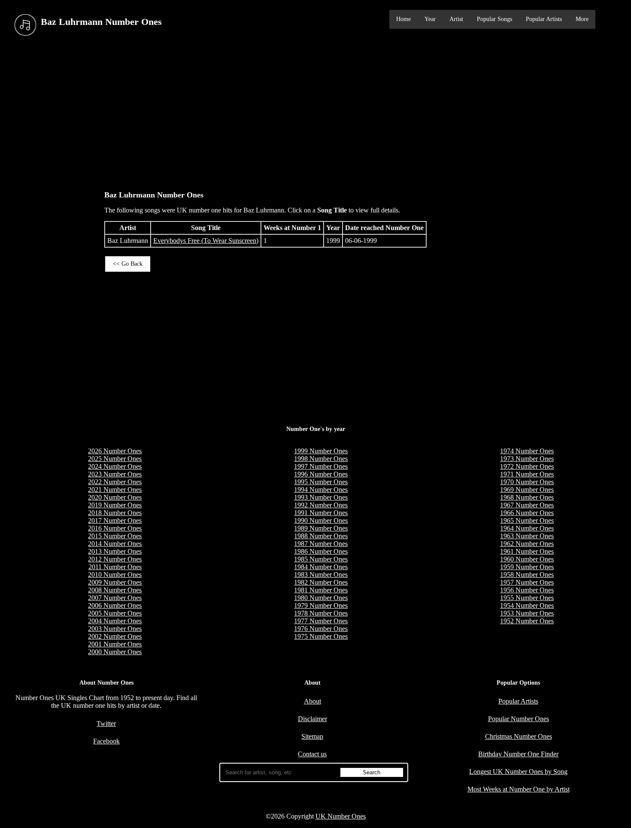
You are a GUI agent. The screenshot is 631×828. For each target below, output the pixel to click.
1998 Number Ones (321, 458)
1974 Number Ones (527, 451)
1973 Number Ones (527, 458)
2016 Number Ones (115, 528)
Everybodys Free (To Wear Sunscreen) (205, 240)
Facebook (106, 741)
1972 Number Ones (527, 466)
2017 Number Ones (115, 520)
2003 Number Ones (115, 628)
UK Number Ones (341, 816)
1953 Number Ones (527, 613)
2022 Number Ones (115, 481)
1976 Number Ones (321, 628)
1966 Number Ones (527, 512)
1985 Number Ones (321, 559)
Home (403, 19)
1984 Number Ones (321, 566)
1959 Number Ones (527, 566)
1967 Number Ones (527, 505)
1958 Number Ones (527, 574)
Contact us (312, 754)
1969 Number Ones (527, 489)
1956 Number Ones (527, 590)
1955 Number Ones (527, 597)
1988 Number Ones (321, 536)
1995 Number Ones (321, 481)
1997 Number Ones (321, 466)
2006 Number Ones (115, 605)
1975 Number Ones (321, 636)
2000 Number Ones (115, 651)
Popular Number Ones (518, 718)
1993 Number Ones (321, 497)
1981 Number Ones (321, 590)
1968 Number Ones (527, 497)
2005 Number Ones (115, 613)
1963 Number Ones (527, 536)
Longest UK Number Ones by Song (518, 771)
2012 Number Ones (115, 559)
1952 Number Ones (527, 621)
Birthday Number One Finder (518, 754)
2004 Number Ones (115, 621)
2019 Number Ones (115, 505)
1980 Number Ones (321, 597)
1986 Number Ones (321, 551)
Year (430, 19)
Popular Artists (544, 19)
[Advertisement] (315, 111)
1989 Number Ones (321, 528)
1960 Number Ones (527, 559)
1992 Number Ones (321, 505)
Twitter (106, 723)
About (312, 701)
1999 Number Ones (321, 451)
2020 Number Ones (115, 497)
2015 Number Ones (115, 536)
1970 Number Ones (527, 481)
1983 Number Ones (321, 574)
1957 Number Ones (527, 582)
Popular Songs (494, 19)
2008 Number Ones (115, 590)
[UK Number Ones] (25, 25)
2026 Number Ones (115, 451)
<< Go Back (128, 264)
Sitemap (312, 736)
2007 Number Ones (115, 597)
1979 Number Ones (321, 605)
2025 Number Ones (115, 458)
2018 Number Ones (115, 512)
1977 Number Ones (321, 621)
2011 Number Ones (115, 566)
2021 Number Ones (115, 489)
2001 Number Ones (115, 644)
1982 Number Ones (321, 582)
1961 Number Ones (527, 551)
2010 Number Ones (115, 574)
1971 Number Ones (527, 474)
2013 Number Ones (115, 551)
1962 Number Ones (527, 543)
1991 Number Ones (321, 512)
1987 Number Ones (321, 543)
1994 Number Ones (321, 489)
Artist (456, 19)
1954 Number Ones (527, 605)
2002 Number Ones (115, 636)
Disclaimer (312, 718)
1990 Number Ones (321, 520)
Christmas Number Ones (518, 736)
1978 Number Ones (321, 613)
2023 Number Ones (115, 474)
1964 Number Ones (527, 528)
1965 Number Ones (527, 520)
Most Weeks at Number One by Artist (518, 789)
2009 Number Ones (115, 582)
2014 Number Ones (115, 543)
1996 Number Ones (321, 474)
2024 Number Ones (115, 466)
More (582, 19)
